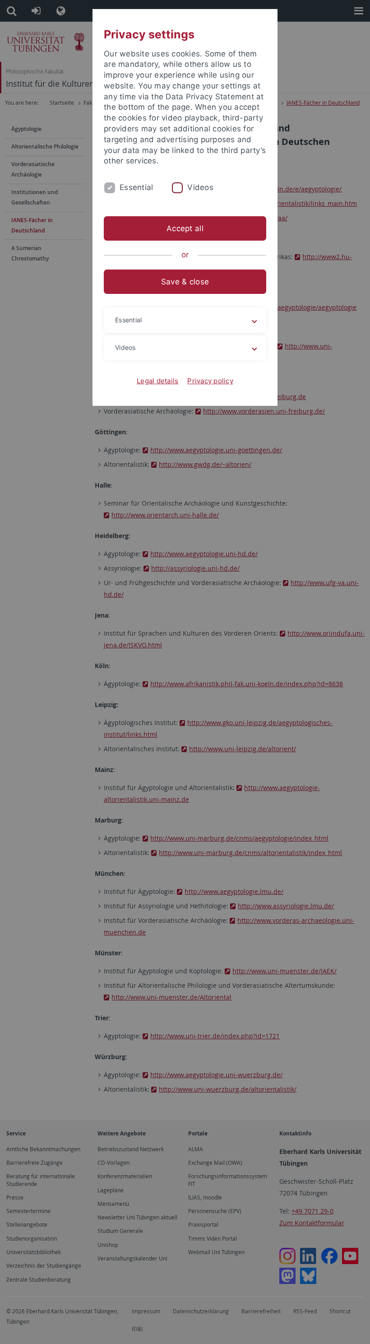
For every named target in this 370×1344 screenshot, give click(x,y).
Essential (136, 187)
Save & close (185, 281)
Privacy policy (210, 381)
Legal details (157, 381)
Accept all (185, 228)
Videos (200, 187)
